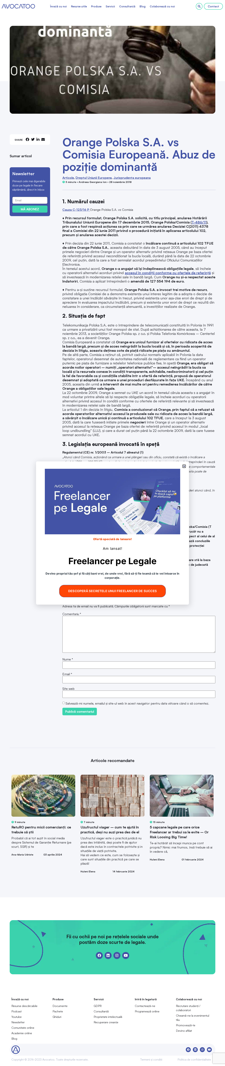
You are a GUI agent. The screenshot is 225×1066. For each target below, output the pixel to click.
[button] (184, 466)
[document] (112, 533)
